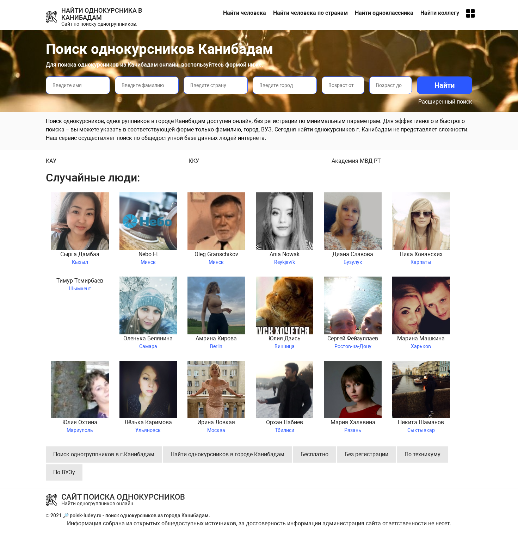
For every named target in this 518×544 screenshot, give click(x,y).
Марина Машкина (421, 342)
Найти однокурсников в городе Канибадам (227, 454)
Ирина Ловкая (216, 426)
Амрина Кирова (216, 342)
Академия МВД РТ (356, 160)
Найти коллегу (439, 13)
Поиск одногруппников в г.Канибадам (103, 454)
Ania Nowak (285, 258)
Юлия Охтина (79, 426)
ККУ (194, 160)
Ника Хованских (421, 258)
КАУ (51, 160)
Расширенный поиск (445, 101)
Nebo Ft (148, 258)
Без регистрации (366, 454)
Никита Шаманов (421, 426)
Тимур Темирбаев (79, 284)
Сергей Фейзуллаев (352, 342)
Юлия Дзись (285, 342)
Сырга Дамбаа (79, 258)
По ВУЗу (64, 472)
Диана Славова (352, 258)
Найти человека (244, 13)
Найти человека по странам (310, 13)
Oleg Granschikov (216, 258)
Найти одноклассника (384, 13)
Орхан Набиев (284, 426)
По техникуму (422, 454)
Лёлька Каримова (148, 426)
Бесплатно (314, 454)
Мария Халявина (353, 426)
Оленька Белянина (148, 342)
